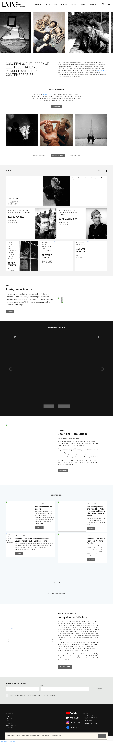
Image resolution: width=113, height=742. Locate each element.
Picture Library (102, 90)
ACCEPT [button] (102, 736)
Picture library (37, 4)
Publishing (74, 4)
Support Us (93, 4)
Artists (48, 4)
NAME (7, 705)
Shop (55, 4)
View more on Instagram (56, 612)
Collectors (64, 4)
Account (83, 4)
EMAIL (42, 705)
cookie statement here (54, 736)
